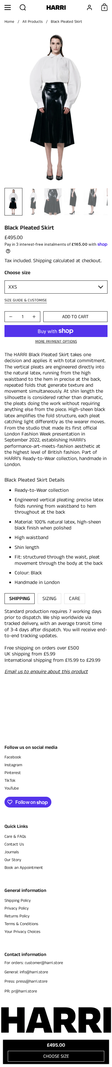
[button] (22, 7)
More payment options (56, 341)
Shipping (42, 260)
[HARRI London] (56, 7)
